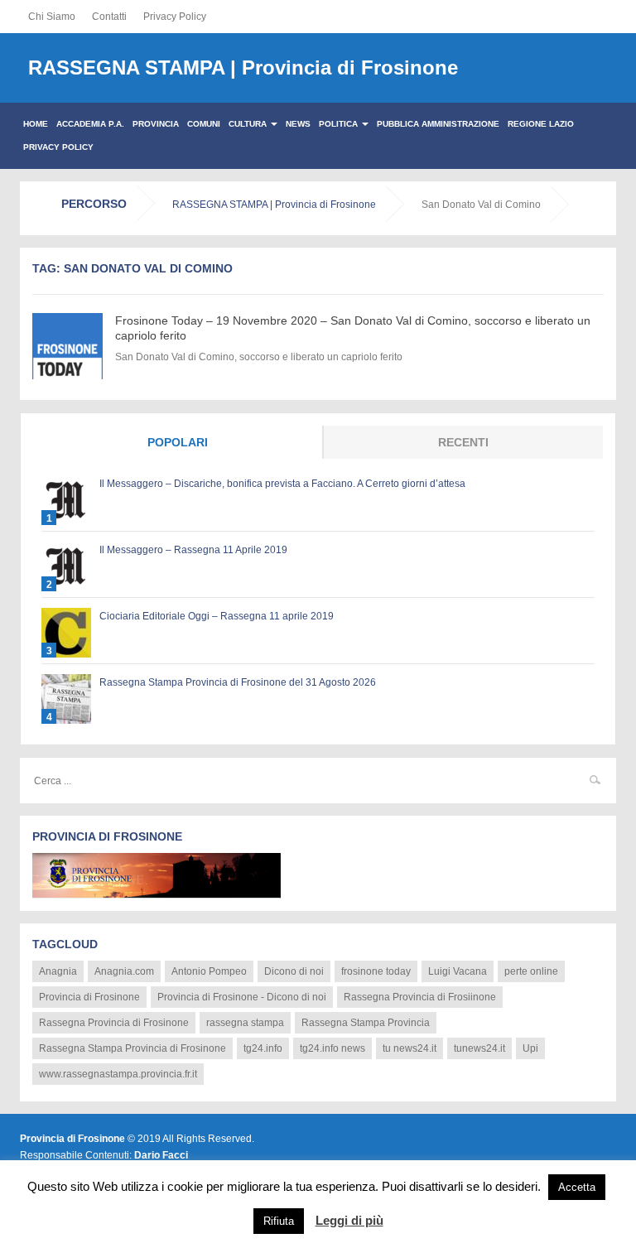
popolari (177, 442)
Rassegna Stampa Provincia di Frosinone (132, 1048)
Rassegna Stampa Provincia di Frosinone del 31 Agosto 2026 (237, 682)
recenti (463, 442)
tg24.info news (332, 1048)
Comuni (203, 123)
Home (35, 123)
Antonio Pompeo (209, 971)
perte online (531, 971)
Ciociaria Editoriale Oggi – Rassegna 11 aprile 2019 (216, 616)
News (298, 123)
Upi (530, 1048)
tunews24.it (479, 1048)
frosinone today (376, 971)
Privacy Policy (174, 16)
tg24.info (262, 1048)
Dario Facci (161, 1155)
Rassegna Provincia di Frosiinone (420, 997)
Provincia (155, 123)
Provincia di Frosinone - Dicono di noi (241, 997)
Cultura (249, 123)
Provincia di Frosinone (89, 997)
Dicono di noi (294, 971)
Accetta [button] (576, 1187)
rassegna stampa (245, 1023)
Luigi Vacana (457, 971)
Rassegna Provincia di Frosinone (114, 1023)
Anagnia (58, 971)
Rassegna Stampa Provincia (365, 1023)
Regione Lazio (541, 123)
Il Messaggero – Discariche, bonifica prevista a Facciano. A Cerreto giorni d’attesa (282, 483)
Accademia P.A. (90, 123)
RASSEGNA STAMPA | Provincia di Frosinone (243, 67)
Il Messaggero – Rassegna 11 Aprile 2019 (193, 550)
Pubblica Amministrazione (438, 123)
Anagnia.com (124, 971)
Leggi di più (349, 1220)
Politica (339, 123)
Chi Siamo (51, 16)
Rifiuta (278, 1221)
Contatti (109, 16)
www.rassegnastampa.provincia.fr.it (118, 1074)
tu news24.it (409, 1048)
